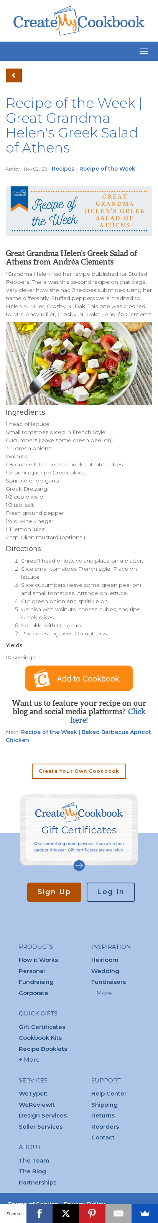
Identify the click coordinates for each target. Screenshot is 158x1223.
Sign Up (54, 892)
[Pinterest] (92, 1213)
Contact (103, 1137)
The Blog (32, 1171)
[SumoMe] (145, 1213)
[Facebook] (39, 1213)
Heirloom (104, 959)
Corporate (33, 993)
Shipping (104, 1104)
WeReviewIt (37, 1104)
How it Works (38, 959)
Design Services (43, 1115)
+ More (29, 1059)
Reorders (105, 1126)
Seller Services (41, 1126)
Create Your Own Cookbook (79, 771)
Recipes (63, 168)
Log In (111, 892)
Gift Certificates (42, 1026)
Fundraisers (108, 981)
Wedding (105, 971)
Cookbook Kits (40, 1037)
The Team (34, 1160)
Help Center (109, 1093)
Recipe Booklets (43, 1048)
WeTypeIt (33, 1093)
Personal (32, 971)
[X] (66, 1213)
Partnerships (37, 1182)
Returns (103, 1115)
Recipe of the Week (107, 168)
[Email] (118, 1213)
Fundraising (36, 981)
